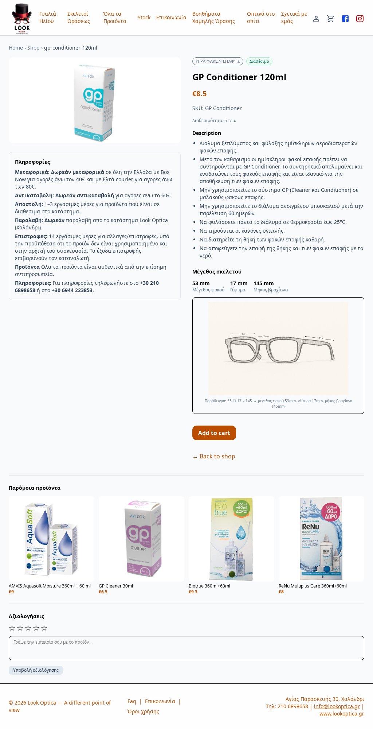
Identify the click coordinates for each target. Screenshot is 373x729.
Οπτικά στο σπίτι (261, 17)
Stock (144, 17)
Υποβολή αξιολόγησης (36, 670)
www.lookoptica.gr (341, 713)
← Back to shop (213, 456)
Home (16, 47)
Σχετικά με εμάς (294, 17)
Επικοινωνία (171, 17)
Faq (131, 701)
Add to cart (214, 433)
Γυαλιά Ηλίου (47, 17)
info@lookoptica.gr (337, 706)
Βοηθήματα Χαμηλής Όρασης (213, 17)
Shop (33, 47)
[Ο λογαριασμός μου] (316, 17)
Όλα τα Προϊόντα (114, 17)
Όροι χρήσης (143, 711)
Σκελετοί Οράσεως (78, 17)
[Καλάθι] (330, 17)
